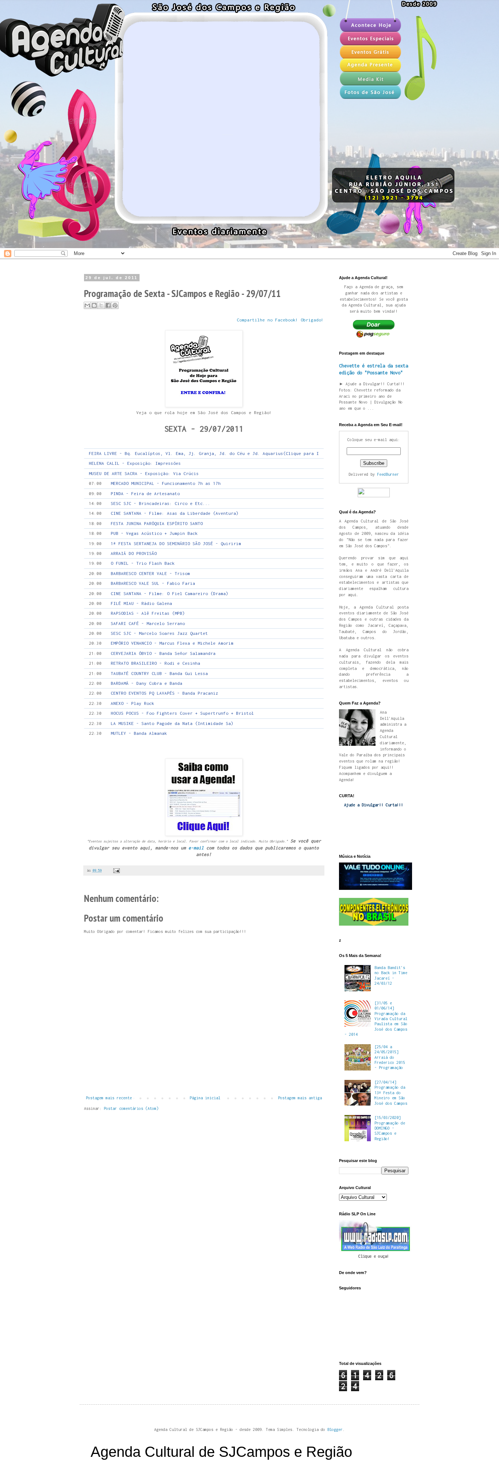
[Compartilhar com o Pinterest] (115, 305)
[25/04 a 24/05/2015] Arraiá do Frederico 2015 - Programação (389, 1057)
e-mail (196, 847)
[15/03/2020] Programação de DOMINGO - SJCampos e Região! (389, 1128)
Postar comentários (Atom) (131, 1108)
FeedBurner (388, 474)
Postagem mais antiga (300, 1098)
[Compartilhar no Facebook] (108, 305)
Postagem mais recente (109, 1098)
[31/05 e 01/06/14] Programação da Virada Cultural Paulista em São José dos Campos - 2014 (375, 1019)
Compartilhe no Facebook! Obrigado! (280, 320)
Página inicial (205, 1098)
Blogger (335, 1429)
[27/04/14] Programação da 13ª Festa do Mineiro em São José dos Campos (390, 1092)
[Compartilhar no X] (101, 305)
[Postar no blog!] (94, 305)
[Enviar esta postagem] (115, 870)
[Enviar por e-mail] (87, 305)
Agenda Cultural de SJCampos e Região (221, 1452)
